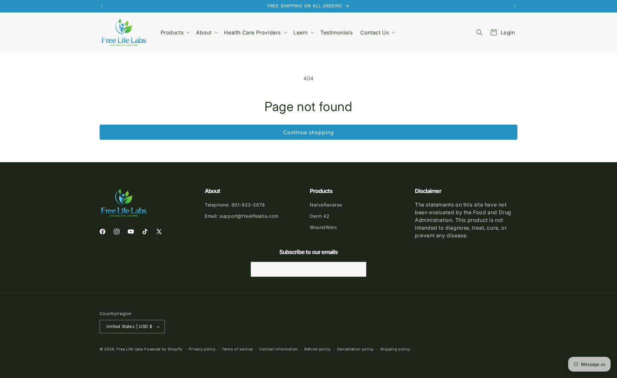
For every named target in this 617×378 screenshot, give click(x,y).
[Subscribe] (359, 269)
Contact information (278, 349)
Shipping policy (395, 349)
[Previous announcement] (102, 6)
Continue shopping (308, 132)
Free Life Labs (130, 349)
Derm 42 (319, 216)
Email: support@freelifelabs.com (242, 216)
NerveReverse (326, 204)
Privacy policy (202, 349)
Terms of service (237, 349)
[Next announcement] (515, 6)
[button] (174, 32)
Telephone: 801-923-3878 (235, 204)
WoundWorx (323, 227)
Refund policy (317, 349)
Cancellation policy (355, 349)
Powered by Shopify (163, 349)
